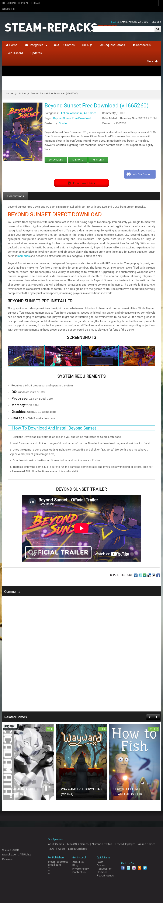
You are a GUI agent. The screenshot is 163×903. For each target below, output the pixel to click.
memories (23, 256)
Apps (61, 849)
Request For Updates (104, 870)
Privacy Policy (80, 868)
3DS (52, 849)
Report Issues (105, 875)
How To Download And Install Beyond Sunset (54, 428)
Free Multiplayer (125, 844)
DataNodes (56, 159)
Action (22, 93)
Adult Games (56, 844)
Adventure (76, 113)
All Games (90, 113)
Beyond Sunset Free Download (72, 118)
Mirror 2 (77, 159)
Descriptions (15, 196)
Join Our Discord (142, 174)
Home (9, 93)
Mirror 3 (98, 159)
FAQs (100, 862)
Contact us (79, 872)
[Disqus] (81, 657)
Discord (156, 22)
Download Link (84, 182)
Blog (75, 865)
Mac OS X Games (78, 844)
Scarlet (63, 123)
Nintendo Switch (102, 844)
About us (78, 862)
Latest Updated (77, 849)
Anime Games (146, 844)
